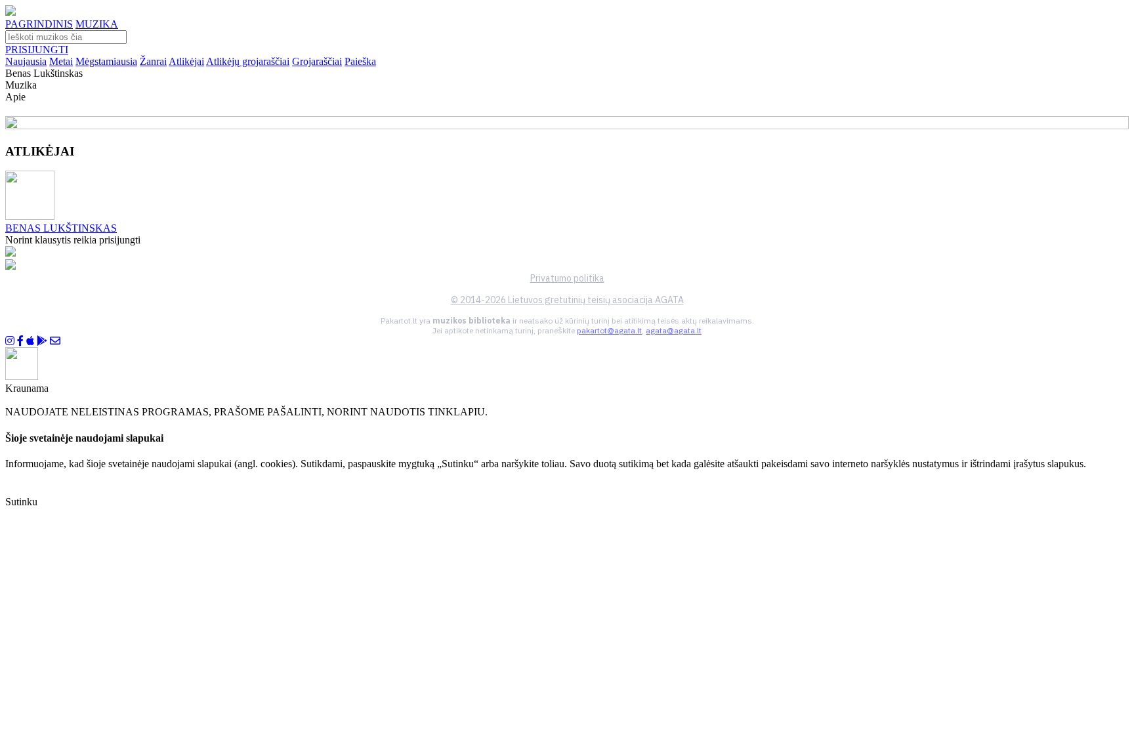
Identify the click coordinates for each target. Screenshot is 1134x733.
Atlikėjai (186, 61)
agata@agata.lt (674, 330)
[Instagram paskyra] (9, 340)
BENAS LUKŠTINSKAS (61, 228)
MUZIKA (96, 24)
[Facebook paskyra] (20, 340)
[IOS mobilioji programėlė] (30, 340)
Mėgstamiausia (106, 61)
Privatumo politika (567, 278)
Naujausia (26, 61)
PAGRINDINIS (39, 24)
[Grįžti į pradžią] (10, 12)
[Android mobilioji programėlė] (42, 340)
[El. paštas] (55, 340)
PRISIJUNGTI (36, 49)
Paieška (360, 61)
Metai (61, 61)
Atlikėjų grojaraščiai (247, 61)
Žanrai (153, 61)
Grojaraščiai (317, 61)
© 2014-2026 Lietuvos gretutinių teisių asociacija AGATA (567, 300)
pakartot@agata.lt (609, 330)
